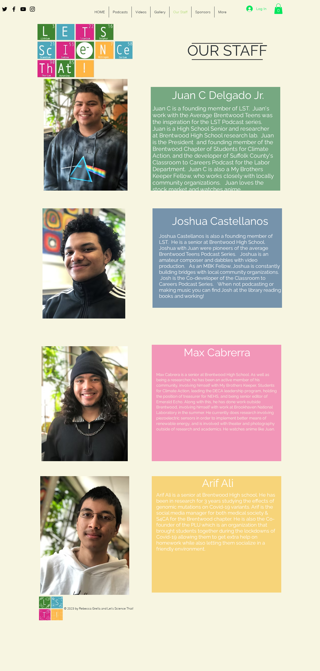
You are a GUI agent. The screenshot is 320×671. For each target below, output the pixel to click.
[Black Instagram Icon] (32, 9)
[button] (278, 8)
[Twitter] (4, 9)
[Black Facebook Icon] (13, 9)
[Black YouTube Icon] (23, 9)
